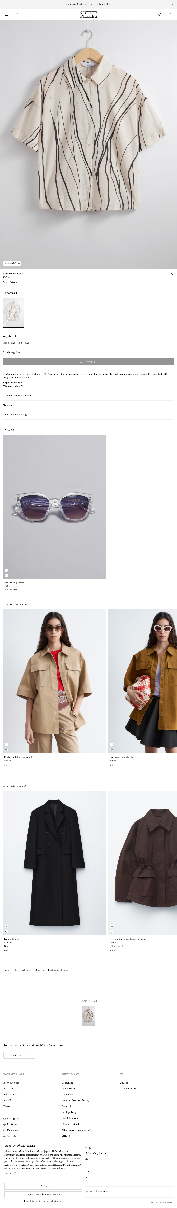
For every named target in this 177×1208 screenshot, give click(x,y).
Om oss (124, 1083)
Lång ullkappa (11, 939)
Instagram (13, 1118)
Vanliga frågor (70, 1112)
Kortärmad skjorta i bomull (18, 757)
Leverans (67, 1094)
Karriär (8, 1100)
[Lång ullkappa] (54, 863)
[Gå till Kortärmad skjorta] (88, 1016)
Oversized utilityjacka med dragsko (128, 939)
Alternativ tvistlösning (76, 1130)
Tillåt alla (43, 1186)
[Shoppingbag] (170, 14)
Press (6, 1106)
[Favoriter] (159, 14)
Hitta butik (10, 1089)
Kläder (6, 970)
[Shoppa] (6, 14)
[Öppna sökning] (17, 14)
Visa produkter (12, 263)
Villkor (66, 1136)
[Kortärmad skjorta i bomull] (54, 681)
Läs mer (8, 1173)
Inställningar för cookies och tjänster (43, 1201)
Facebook (12, 1130)
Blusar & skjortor (22, 970)
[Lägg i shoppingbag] (6, 744)
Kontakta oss (11, 1083)
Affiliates (9, 1094)
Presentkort (69, 1089)
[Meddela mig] (6, 570)
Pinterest (13, 1124)
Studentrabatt (70, 1124)
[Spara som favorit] (172, 273)
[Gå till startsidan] (88, 14)
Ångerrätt (68, 1106)
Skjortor (39, 970)
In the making (128, 1089)
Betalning (67, 1083)
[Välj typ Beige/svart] (13, 313)
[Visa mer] (88, 4)
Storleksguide (11, 352)
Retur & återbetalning (75, 1100)
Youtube (12, 1136)
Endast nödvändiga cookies (43, 1194)
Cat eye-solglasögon (14, 583)
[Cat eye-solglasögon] (54, 507)
